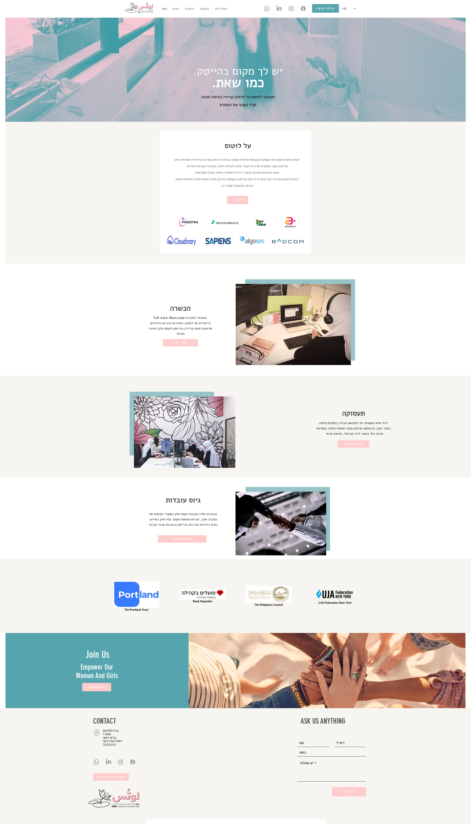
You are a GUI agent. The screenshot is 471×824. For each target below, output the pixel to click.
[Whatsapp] (267, 8)
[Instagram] (291, 8)
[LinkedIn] (279, 8)
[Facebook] (303, 8)
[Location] (96, 733)
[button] (189, 8)
